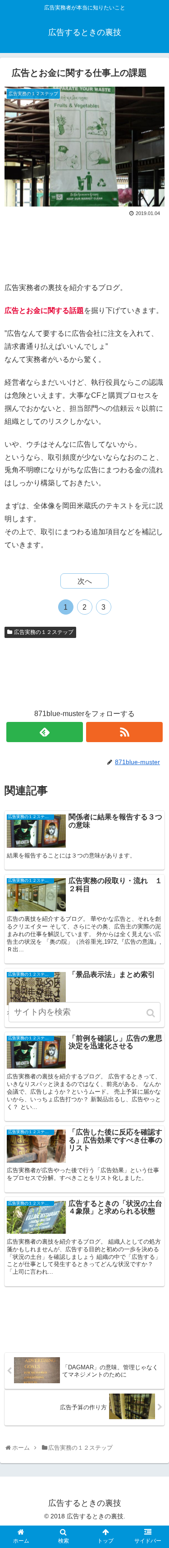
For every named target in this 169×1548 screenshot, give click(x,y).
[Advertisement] (84, 246)
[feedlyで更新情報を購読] (44, 732)
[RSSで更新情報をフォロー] (124, 732)
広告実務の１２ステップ (43, 632)
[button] (151, 1013)
